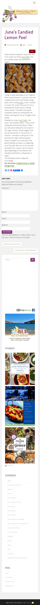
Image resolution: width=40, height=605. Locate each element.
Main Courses (11, 506)
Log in (7, 573)
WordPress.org (9, 586)
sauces (9, 545)
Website (5, 225)
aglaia (24, 45)
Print (32, 51)
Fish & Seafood (11, 498)
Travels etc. (10, 553)
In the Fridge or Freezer (14, 502)
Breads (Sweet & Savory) (14, 485)
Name (4, 212)
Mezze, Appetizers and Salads (15, 519)
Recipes (9, 541)
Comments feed (9, 581)
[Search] (32, 260)
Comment (6, 188)
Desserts (10, 489)
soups (9, 549)
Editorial (30, 45)
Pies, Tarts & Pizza (12, 532)
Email (4, 219)
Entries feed (8, 577)
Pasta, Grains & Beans (13, 528)
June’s (21, 103)
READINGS (10, 536)
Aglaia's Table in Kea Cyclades (13, 602)
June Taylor (25, 57)
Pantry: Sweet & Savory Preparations (17, 523)
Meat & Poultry (11, 515)
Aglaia (9, 481)
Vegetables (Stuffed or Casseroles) (17, 558)
